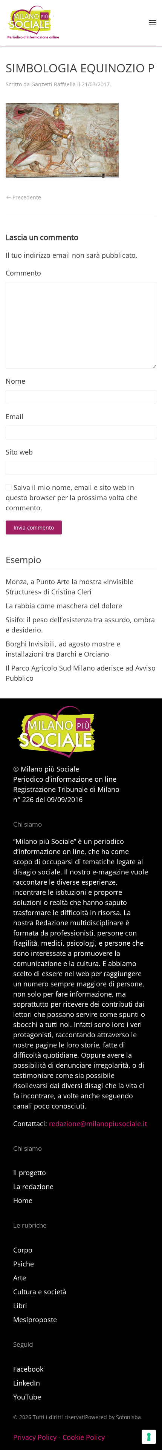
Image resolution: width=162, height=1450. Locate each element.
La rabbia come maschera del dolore (64, 605)
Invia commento (34, 527)
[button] (152, 22)
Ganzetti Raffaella (53, 84)
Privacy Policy (35, 1437)
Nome (15, 381)
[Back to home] (32, 22)
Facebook (28, 1368)
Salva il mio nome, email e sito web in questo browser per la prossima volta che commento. (72, 497)
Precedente (26, 197)
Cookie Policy (84, 1437)
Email (14, 416)
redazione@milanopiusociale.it (98, 1123)
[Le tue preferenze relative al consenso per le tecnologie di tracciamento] (149, 1437)
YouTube (27, 1396)
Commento (23, 272)
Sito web (19, 451)
